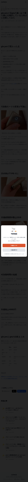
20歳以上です (14, 245)
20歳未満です (14, 250)
